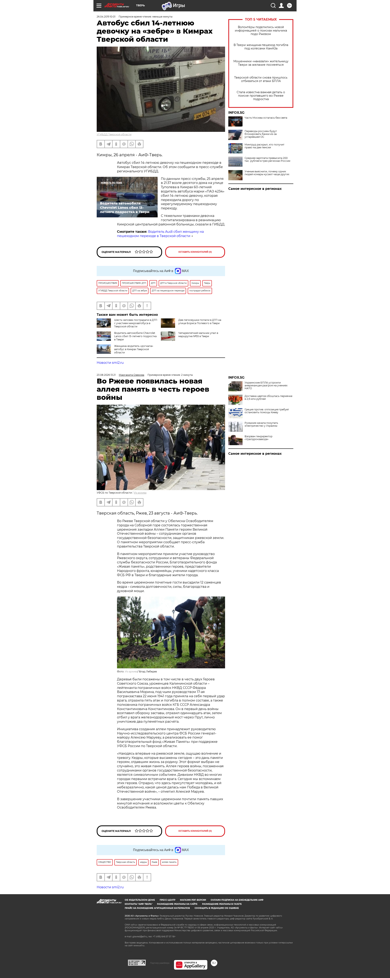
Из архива (140, 492)
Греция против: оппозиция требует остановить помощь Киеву (267, 411)
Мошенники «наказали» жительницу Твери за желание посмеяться (260, 63)
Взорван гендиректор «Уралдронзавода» (258, 438)
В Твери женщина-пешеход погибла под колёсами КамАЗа (261, 46)
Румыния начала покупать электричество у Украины (261, 424)
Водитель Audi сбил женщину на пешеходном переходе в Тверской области (160, 234)
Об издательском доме (140, 900)
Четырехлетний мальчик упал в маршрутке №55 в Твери (198, 334)
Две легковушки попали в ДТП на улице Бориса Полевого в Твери (199, 321)
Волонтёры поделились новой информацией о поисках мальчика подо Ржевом (261, 30)
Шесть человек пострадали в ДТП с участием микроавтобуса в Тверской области (135, 323)
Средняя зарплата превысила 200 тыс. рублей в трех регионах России (267, 159)
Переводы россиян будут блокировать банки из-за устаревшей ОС (261, 134)
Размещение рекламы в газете (222, 904)
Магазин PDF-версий (193, 900)
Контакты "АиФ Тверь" (138, 904)
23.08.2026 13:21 (106, 374)
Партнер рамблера (159, 963)
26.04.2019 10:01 (106, 16)
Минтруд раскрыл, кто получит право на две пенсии (264, 146)
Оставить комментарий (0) (195, 252)
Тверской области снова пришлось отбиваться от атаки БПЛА (260, 79)
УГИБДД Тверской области (114, 134)
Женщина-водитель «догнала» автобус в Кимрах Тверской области (133, 349)
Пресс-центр (167, 900)
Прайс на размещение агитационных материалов (157, 908)
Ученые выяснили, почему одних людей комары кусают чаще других (267, 173)
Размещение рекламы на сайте (177, 904)
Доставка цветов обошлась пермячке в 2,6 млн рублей (268, 397)
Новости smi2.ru (110, 363)
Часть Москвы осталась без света (266, 117)
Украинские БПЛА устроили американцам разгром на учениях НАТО (266, 385)
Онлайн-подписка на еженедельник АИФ (237, 900)
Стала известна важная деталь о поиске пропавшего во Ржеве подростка (261, 96)
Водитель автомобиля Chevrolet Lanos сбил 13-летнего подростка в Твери (135, 336)
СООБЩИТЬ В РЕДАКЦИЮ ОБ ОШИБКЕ (217, 908)
